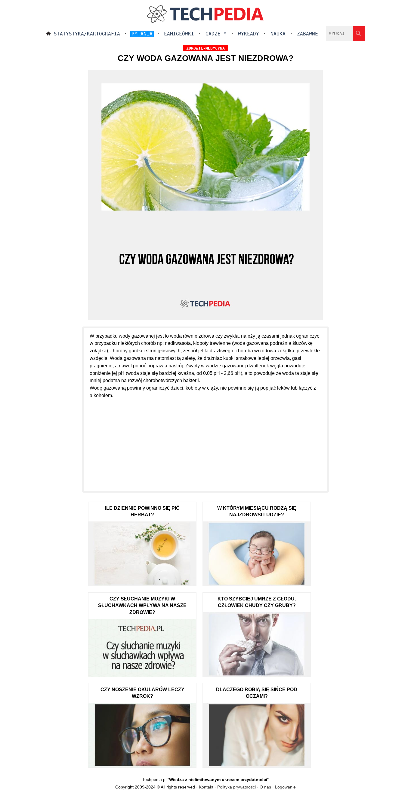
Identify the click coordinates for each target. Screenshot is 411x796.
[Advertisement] (205, 442)
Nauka (278, 34)
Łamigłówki (179, 34)
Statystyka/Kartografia (87, 34)
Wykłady (248, 34)
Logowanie (285, 787)
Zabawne (307, 34)
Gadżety (216, 34)
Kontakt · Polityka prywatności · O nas (235, 787)
